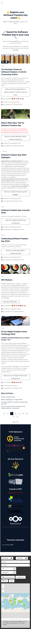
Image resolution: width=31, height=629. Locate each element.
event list (15, 41)
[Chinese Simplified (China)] (20, 305)
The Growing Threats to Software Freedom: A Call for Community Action (14, 72)
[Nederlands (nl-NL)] (23, 98)
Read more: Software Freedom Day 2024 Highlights (15, 193)
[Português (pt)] (12, 98)
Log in (5, 21)
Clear (5, 581)
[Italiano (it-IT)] (16, 98)
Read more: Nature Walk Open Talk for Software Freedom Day (15, 138)
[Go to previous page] (4, 413)
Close (11, 581)
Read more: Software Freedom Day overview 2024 (15, 221)
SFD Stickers (6, 280)
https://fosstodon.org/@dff (19, 186)
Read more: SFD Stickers (10, 302)
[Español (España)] (14, 98)
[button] (2, 3)
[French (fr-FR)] (18, 98)
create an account (13, 21)
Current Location (9, 577)
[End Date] (26, 558)
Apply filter (21, 577)
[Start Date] (11, 558)
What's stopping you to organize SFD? (11, 399)
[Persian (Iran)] (20, 98)
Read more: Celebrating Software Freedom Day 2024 (15, 252)
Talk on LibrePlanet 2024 (8, 397)
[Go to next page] (17, 416)
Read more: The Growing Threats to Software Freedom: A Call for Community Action (15, 92)
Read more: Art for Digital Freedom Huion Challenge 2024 (15, 377)
